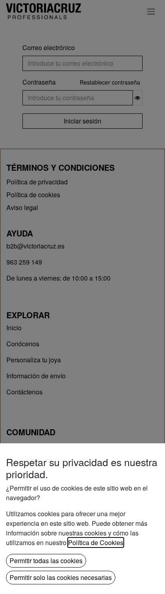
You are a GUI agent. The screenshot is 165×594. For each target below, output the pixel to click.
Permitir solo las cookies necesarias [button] (61, 577)
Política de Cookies (95, 542)
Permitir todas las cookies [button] (46, 560)
